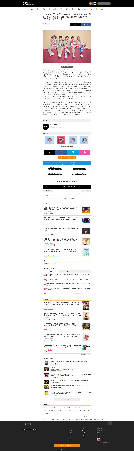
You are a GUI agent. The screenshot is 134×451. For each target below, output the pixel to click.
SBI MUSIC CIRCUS (49, 410)
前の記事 (48, 191)
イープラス (45, 419)
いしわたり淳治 (56, 198)
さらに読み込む (67, 399)
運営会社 (99, 427)
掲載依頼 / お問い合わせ (101, 430)
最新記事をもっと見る (85, 354)
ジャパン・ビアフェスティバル (64, 410)
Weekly (67, 271)
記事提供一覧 (99, 428)
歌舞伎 (46, 407)
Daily (51, 271)
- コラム (83, 433)
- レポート (84, 432)
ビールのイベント (80, 407)
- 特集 (83, 435)
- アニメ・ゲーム (71, 433)
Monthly (83, 271)
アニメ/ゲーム (78, 410)
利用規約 (99, 433)
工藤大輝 (72, 198)
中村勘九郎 (47, 413)
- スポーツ (70, 437)
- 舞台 (69, 428)
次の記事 (86, 191)
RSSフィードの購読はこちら (67, 157)
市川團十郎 (54, 407)
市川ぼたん (70, 407)
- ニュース (84, 428)
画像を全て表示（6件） (68, 66)
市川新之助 (62, 407)
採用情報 (99, 432)
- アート (69, 435)
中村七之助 (86, 410)
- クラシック (70, 432)
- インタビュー (85, 430)
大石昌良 (47, 198)
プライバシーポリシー (101, 435)
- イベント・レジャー (72, 430)
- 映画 (69, 439)
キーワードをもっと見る (84, 416)
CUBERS (65, 198)
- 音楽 (69, 427)
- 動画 (83, 427)
